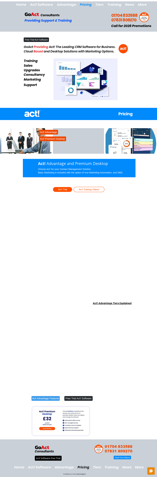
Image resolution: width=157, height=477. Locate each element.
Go (28, 14)
